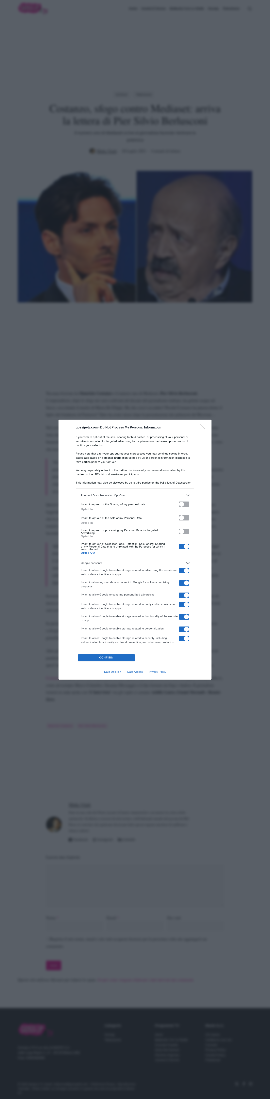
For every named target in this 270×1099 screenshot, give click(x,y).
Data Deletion (112, 671)
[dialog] (135, 549)
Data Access (135, 671)
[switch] (184, 504)
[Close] (203, 427)
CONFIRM (106, 657)
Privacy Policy (157, 671)
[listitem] (135, 495)
